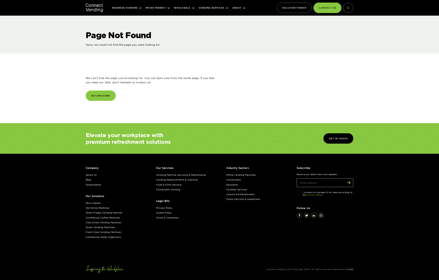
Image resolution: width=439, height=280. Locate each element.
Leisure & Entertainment (240, 194)
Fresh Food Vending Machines (103, 232)
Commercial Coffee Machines (103, 217)
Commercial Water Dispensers (103, 237)
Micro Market (93, 203)
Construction (233, 179)
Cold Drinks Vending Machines (103, 222)
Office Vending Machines (241, 175)
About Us (91, 175)
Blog (88, 179)
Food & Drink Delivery (169, 184)
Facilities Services (236, 189)
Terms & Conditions (167, 217)
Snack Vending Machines (100, 227)
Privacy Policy (164, 208)
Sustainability (93, 184)
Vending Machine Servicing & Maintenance (181, 175)
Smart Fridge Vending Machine (104, 212)
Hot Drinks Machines (97, 208)
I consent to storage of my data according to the (328, 193)
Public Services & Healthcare (243, 199)
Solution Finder (294, 8)
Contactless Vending (168, 189)
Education (232, 184)
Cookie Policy (164, 212)
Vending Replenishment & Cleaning (177, 179)
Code (349, 269)
